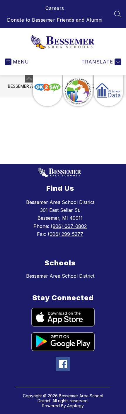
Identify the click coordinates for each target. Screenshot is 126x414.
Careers (54, 8)
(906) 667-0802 (69, 226)
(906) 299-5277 (65, 234)
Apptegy (75, 405)
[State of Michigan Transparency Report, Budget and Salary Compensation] (78, 90)
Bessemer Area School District (60, 276)
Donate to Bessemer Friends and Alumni (55, 20)
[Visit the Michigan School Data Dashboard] (108, 90)
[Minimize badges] (29, 79)
